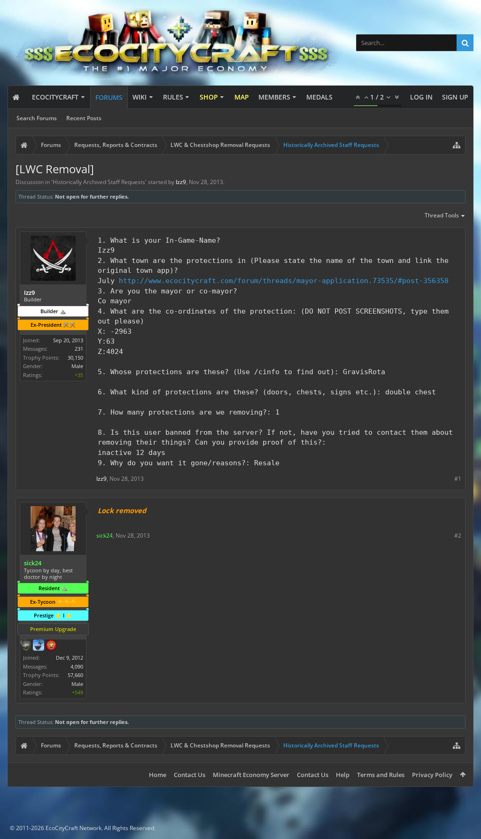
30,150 (75, 357)
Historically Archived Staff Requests (99, 182)
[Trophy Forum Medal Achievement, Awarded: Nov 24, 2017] (51, 646)
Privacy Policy (432, 774)
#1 (457, 478)
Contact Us (189, 774)
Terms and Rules (380, 774)
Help (342, 774)
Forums (109, 97)
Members (274, 96)
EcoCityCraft (55, 96)
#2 (457, 535)
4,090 (76, 666)
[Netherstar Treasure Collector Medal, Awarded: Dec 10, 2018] (25, 646)
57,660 (75, 674)
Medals (319, 96)
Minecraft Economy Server (251, 774)
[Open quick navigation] (456, 145)
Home (157, 774)
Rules (173, 96)
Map (241, 96)
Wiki (139, 96)
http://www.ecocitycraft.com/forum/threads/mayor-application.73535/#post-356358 (284, 281)
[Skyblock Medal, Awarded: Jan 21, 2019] (38, 646)
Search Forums (36, 118)
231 (79, 348)
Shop (209, 96)
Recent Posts (83, 118)
